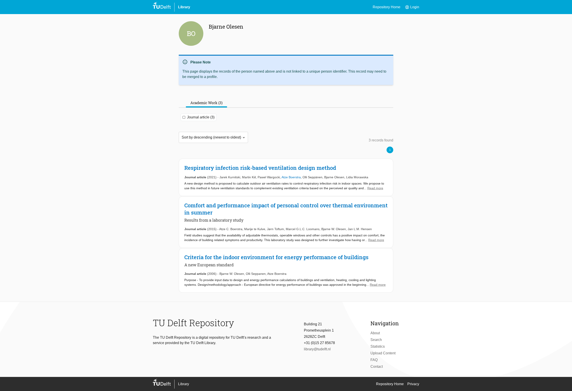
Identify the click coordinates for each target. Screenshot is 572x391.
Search (376, 340)
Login (412, 7)
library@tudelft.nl (317, 349)
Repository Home (386, 7)
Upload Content (382, 353)
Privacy (413, 384)
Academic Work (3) (206, 102)
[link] (286, 177)
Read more (375, 188)
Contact (376, 366)
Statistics (377, 346)
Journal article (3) (200, 117)
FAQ (374, 360)
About (375, 333)
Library (184, 7)
